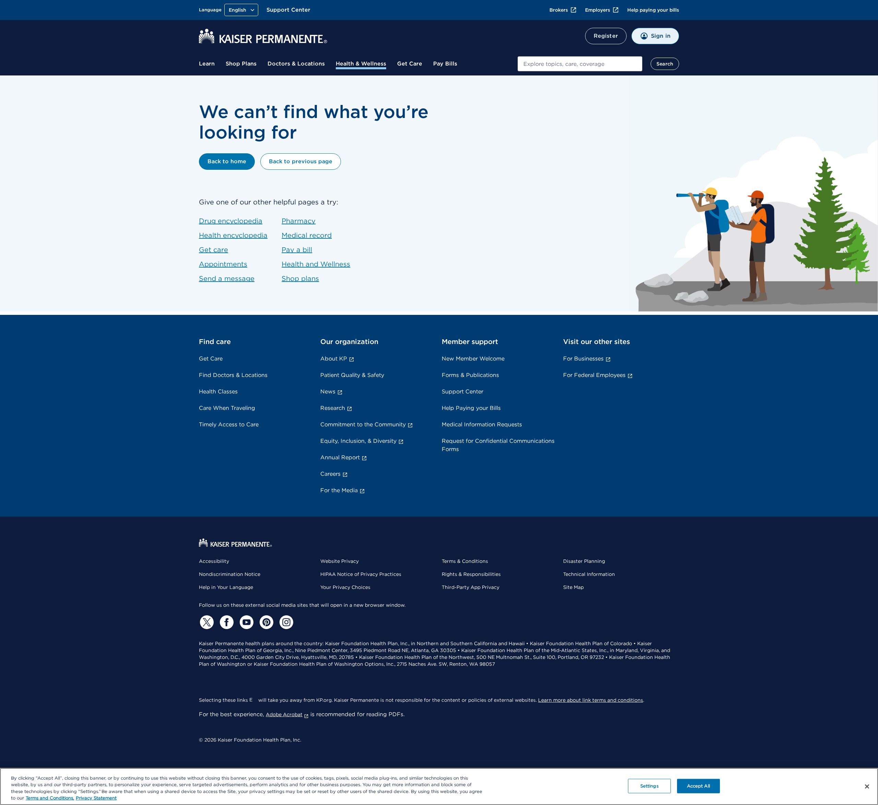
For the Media (339, 490)
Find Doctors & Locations (233, 375)
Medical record (307, 235)
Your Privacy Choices (345, 587)
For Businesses (583, 358)
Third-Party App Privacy (470, 587)
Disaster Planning (584, 561)
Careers (330, 474)
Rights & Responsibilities (471, 574)
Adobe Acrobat (284, 714)
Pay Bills (445, 63)
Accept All (698, 786)
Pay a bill (297, 250)
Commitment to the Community (363, 424)
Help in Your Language (226, 587)
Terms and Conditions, (50, 798)
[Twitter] (206, 622)
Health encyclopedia (233, 235)
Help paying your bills (653, 10)
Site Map (573, 587)
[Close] (867, 786)
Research (332, 408)
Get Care (409, 63)
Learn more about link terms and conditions (590, 700)
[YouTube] (245, 622)
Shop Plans (241, 63)
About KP (333, 358)
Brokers (558, 10)
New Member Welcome (473, 358)
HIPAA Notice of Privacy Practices (360, 574)
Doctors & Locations (296, 63)
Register (606, 36)
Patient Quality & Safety (352, 375)
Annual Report (340, 457)
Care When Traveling (227, 408)
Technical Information (589, 574)
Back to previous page (300, 161)
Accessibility (214, 561)
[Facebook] (226, 622)
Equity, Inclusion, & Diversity (358, 441)
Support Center (288, 10)
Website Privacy (339, 561)
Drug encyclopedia (230, 221)
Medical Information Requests (482, 424)
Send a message (226, 278)
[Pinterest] (265, 622)
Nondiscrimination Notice (229, 574)
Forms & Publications (470, 375)
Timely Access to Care (229, 424)
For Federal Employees (594, 375)
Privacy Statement (96, 798)
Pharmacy (299, 221)
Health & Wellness (361, 63)
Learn (207, 63)
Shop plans (300, 278)
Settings (649, 786)
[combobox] (580, 63)
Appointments (223, 264)
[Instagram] (285, 622)
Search (664, 64)
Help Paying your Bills (471, 408)
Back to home (226, 161)
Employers (597, 10)
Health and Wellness (316, 264)
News (327, 391)
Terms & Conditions (465, 561)
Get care (213, 250)
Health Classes (218, 391)
